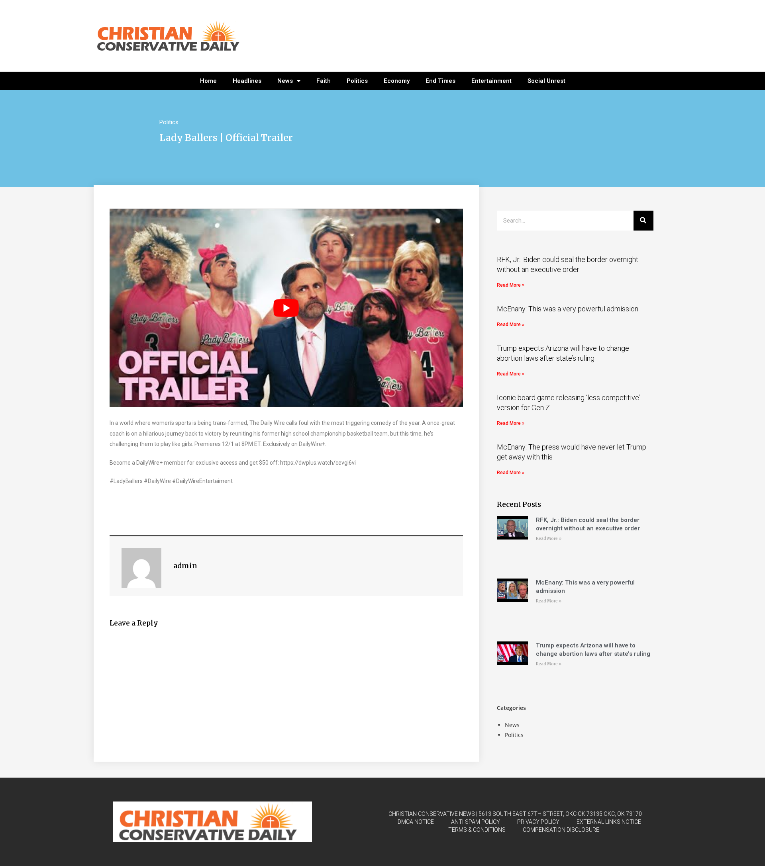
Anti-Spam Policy (475, 822)
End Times (440, 80)
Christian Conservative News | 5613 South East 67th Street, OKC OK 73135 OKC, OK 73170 (515, 814)
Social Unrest (546, 80)
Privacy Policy (538, 822)
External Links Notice (609, 822)
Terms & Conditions (477, 830)
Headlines (247, 80)
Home (208, 80)
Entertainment (491, 80)
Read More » (510, 285)
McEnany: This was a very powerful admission (567, 309)
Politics (357, 80)
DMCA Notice (416, 822)
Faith (323, 80)
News (285, 80)
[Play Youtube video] (286, 308)
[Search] (643, 221)
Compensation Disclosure (561, 830)
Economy (397, 80)
